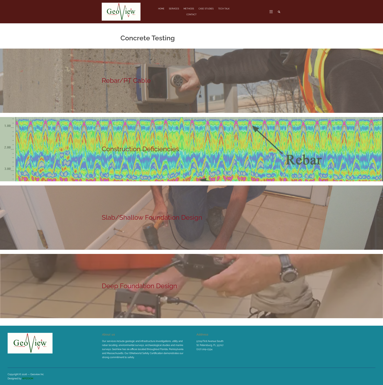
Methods (189, 8)
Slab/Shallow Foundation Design (152, 217)
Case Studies (206, 8)
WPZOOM (27, 378)
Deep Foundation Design (139, 286)
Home (161, 8)
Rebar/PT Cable (126, 80)
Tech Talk (224, 8)
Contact (191, 14)
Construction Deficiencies (140, 149)
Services (174, 8)
